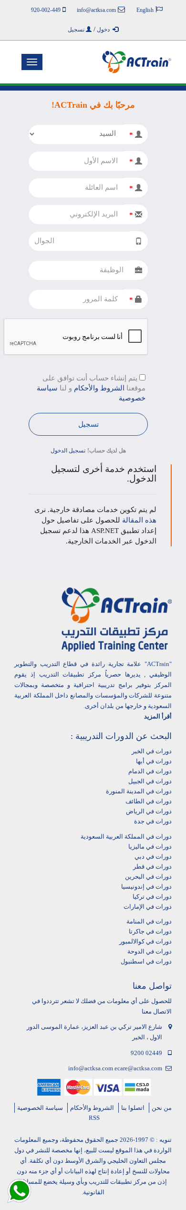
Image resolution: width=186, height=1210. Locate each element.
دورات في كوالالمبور (145, 941)
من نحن (162, 1107)
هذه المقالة (138, 520)
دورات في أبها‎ (154, 761)
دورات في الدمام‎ (150, 771)
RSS (94, 1117)
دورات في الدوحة (149, 951)
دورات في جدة (153, 821)
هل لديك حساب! (106, 450)
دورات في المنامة (149, 921)
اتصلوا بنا (133, 1107)
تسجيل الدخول (68, 450)
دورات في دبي (153, 856)
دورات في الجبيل (150, 781)
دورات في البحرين (148, 876)
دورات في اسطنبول (146, 961)
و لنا (66, 388)
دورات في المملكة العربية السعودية (126, 836)
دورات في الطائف (148, 801)
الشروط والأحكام (98, 388)
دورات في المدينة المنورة (139, 791)
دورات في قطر (152, 866)
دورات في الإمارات (148, 906)
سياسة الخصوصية (40, 1107)
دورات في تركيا (152, 896)
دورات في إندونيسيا (146, 886)
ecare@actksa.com (138, 1068)
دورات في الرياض (149, 811)
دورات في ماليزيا (150, 846)
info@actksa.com (90, 1068)
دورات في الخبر (152, 751)
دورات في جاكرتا (150, 931)
